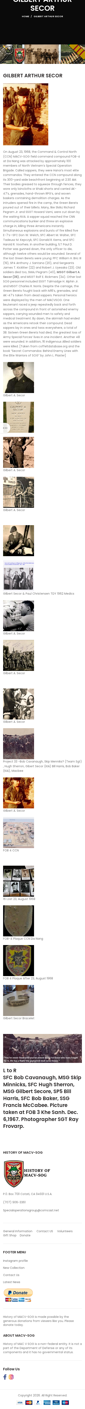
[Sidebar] (5, 428)
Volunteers (65, 1231)
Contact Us (11, 1275)
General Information (17, 1231)
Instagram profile (15, 1261)
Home (25, 16)
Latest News (11, 1282)
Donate (25, 1235)
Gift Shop (10, 1235)
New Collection (14, 1268)
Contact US (45, 1231)
